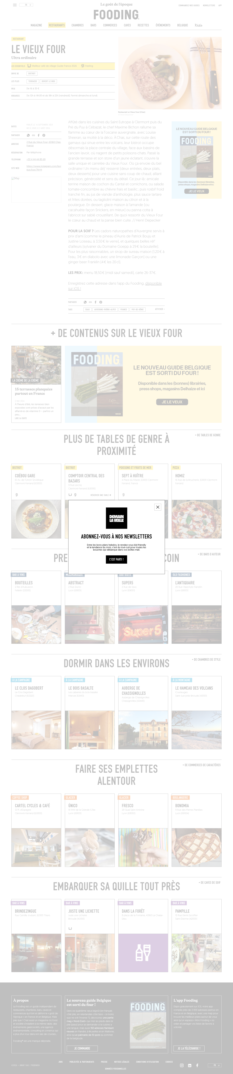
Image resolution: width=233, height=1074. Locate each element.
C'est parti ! (116, 559)
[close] (157, 507)
